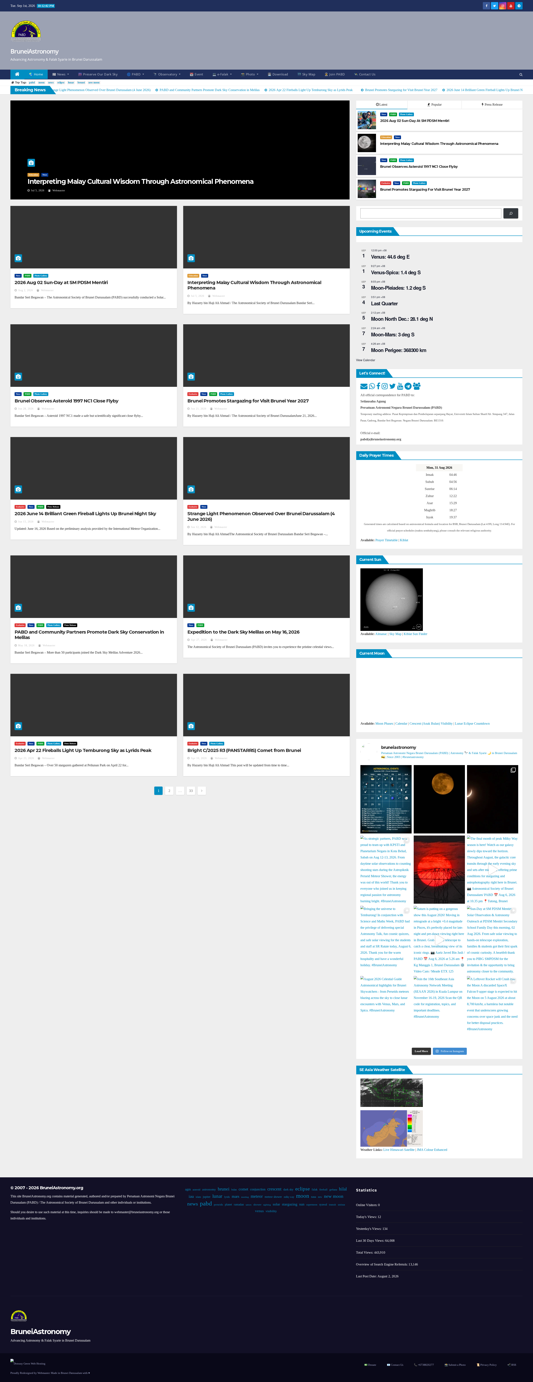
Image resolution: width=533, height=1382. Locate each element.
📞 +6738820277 (424, 1364)
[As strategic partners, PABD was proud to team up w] (386, 870)
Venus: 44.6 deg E (390, 256)
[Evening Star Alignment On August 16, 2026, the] (492, 799)
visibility (271, 1211)
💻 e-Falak (220, 74)
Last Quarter (384, 303)
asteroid (196, 1189)
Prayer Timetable (386, 540)
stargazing (289, 1204)
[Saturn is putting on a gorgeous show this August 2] (439, 940)
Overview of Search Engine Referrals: (382, 1264)
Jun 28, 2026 (38, 190)
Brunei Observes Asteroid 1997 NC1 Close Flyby (100, 181)
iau (191, 1196)
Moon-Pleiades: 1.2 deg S (398, 287)
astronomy (209, 1189)
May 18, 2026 (26, 645)
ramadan (239, 1204)
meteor (257, 1196)
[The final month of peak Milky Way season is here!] (492, 870)
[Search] (510, 213)
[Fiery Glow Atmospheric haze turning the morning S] (439, 870)
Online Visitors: (367, 1205)
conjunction (257, 1189)
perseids (218, 1204)
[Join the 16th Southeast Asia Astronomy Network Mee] (439, 1010)
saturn (249, 1205)
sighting (267, 1205)
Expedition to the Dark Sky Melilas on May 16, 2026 (243, 632)
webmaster (60, 190)
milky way (289, 1196)
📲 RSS (511, 1364)
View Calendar (365, 360)
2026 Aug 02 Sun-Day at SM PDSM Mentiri (61, 282)
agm (188, 1189)
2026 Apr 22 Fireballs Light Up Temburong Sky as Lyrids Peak (83, 750)
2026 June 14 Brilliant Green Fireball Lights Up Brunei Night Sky (85, 513)
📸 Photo (248, 74)
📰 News (59, 74)
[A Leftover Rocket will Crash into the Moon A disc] (492, 1010)
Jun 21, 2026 (198, 408)
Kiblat (404, 540)
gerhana (333, 1189)
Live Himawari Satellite (399, 1149)
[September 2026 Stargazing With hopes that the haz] (386, 799)
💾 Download (278, 74)
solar (276, 1204)
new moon (94, 82)
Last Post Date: (366, 1276)
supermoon (311, 1204)
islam (198, 1196)
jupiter (206, 1196)
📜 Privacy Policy (486, 1364)
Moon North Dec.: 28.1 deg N (402, 318)
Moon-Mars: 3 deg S (392, 334)
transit (332, 1204)
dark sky (288, 1189)
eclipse (60, 82)
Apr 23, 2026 (26, 758)
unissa (341, 1204)
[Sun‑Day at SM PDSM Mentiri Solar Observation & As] (492, 940)
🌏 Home (36, 74)
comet (243, 1189)
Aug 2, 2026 (25, 290)
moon (42, 82)
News (31, 175)
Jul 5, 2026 (197, 295)
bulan (234, 1189)
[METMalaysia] (391, 1128)
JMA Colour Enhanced (432, 1149)
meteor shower (273, 1196)
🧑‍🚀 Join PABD (334, 74)
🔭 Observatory (165, 74)
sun (301, 1204)
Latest (383, 104)
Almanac (381, 634)
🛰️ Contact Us (365, 74)
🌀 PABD (134, 74)
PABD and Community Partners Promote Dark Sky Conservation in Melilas (89, 634)
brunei (81, 82)
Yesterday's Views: (369, 1228)
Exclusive (385, 183)
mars (235, 1196)
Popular (436, 104)
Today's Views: (367, 1217)
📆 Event (196, 74)
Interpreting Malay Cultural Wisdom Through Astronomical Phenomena (254, 285)
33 (191, 791)
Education (386, 137)
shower (257, 1204)
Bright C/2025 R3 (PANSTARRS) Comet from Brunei (244, 750)
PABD (40, 175)
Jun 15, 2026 (26, 521)
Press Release (493, 104)
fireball (323, 1189)
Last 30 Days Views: (370, 1240)
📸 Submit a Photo (455, 1364)
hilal (343, 1189)
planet (228, 1204)
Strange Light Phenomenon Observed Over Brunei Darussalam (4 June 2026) (261, 516)
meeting (245, 1197)
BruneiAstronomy (34, 51)
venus (259, 1211)
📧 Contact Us (395, 1364)
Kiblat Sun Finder (415, 634)
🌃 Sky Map (306, 74)
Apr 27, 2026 (199, 639)
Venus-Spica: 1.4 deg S (396, 272)
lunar (71, 82)
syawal (323, 1204)
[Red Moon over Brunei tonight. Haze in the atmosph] (439, 799)
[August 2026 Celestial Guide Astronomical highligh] (386, 1010)
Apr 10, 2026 (199, 758)
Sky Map (395, 634)
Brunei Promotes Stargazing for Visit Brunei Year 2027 (248, 401)
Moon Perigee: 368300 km (398, 349)
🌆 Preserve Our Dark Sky (98, 74)
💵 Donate (370, 1364)
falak (315, 1189)
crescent (274, 1189)
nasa (313, 1196)
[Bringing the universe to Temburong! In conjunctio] (386, 940)
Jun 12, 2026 (198, 527)
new (320, 1196)
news (51, 82)
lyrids (227, 1196)
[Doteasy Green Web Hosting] (27, 1363)
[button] (521, 74)
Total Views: (365, 1252)
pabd (32, 82)
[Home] (17, 74)
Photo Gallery (53, 175)
